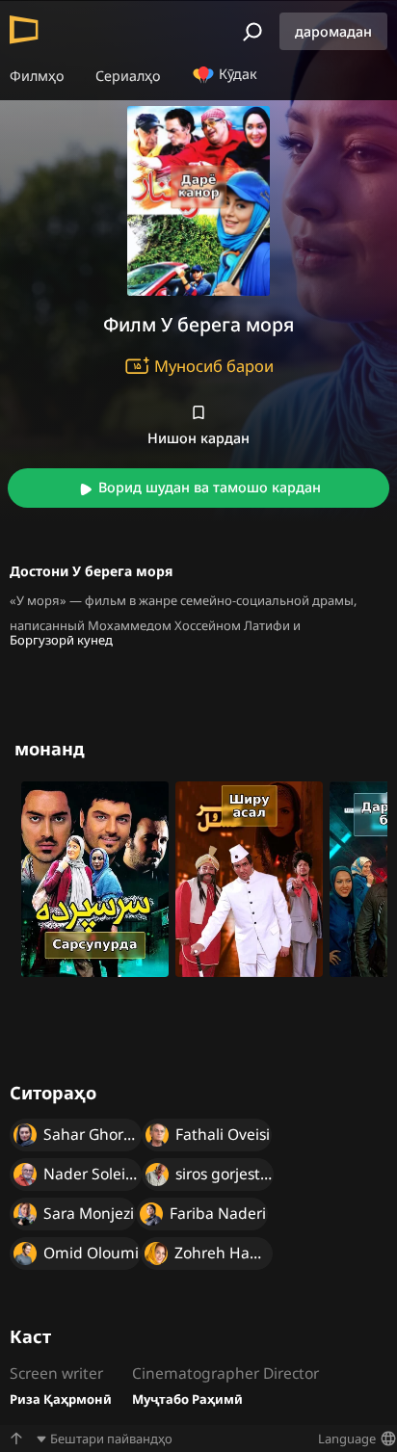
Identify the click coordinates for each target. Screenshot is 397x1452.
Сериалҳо (128, 75)
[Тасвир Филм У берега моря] (198, 201)
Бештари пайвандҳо (111, 1438)
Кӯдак (236, 74)
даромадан (333, 31)
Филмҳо (37, 75)
